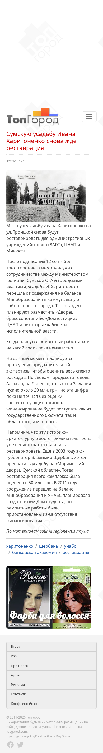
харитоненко (19, 546)
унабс (70, 546)
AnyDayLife (38, 736)
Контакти (18, 694)
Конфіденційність (25, 703)
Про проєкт (20, 665)
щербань (48, 546)
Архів (15, 675)
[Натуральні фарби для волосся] (48, 597)
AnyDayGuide (60, 736)
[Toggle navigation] (89, 116)
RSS (14, 656)
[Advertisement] (51, 51)
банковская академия (34, 552)
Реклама (18, 684)
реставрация (76, 552)
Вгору (16, 646)
